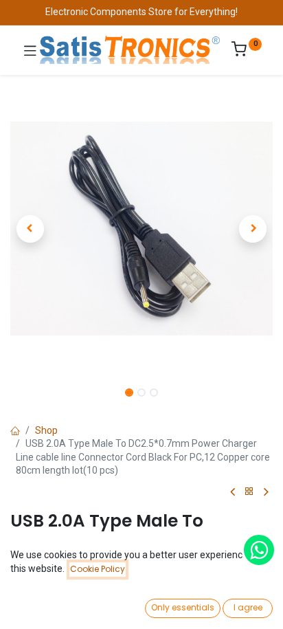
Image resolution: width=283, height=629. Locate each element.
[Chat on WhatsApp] (259, 550)
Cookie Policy (97, 569)
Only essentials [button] (182, 607)
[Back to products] (249, 492)
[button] (29, 229)
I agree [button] (248, 607)
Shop (46, 430)
